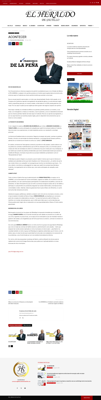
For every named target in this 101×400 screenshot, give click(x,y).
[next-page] (12, 346)
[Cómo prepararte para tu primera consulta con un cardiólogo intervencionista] (42, 383)
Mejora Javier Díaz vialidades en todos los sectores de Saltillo (79, 65)
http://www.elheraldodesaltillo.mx (26, 313)
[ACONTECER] (17, 334)
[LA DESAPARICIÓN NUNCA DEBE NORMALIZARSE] (35, 334)
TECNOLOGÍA (49, 377)
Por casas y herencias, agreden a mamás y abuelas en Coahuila (79, 57)
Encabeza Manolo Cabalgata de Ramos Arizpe (78, 61)
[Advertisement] (35, 274)
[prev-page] (9, 346)
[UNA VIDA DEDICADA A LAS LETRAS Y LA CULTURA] (54, 334)
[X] (94, 3)
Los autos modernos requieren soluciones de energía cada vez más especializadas (78, 47)
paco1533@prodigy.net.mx (15, 251)
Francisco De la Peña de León (17, 40)
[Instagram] (92, 3)
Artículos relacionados (15, 325)
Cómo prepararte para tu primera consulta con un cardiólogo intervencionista (79, 52)
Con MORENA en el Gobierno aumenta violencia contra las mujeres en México (51, 302)
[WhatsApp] (20, 43)
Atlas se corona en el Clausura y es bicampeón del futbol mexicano (20, 302)
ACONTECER (15, 30)
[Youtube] (98, 3)
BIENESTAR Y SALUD (51, 383)
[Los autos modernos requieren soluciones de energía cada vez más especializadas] (42, 375)
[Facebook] (90, 3)
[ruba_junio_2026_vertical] (80, 102)
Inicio (9, 30)
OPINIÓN (17, 33)
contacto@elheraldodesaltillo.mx (21, 381)
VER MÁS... (80, 73)
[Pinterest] (17, 43)
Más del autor (27, 325)
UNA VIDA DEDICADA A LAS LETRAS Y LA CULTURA (54, 342)
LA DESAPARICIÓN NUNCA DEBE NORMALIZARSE (35, 342)
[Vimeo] (96, 3)
